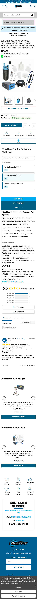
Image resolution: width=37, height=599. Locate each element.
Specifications (18, 203)
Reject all (18, 592)
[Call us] (6, 6)
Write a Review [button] (19, 307)
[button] (30, 365)
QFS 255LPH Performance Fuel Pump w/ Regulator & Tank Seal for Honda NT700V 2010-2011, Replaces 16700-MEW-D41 (18, 357)
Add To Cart (18, 466)
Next (35, 101)
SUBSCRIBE (19, 567)
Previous (2, 101)
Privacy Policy (21, 583)
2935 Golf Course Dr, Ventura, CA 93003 (18, 553)
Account (10, 575)
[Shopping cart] (34, 6)
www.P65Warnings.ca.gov (12, 281)
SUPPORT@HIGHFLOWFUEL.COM (21, 517)
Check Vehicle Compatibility (18, 108)
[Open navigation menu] (2, 6)
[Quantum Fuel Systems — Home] (14, 6)
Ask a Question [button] (19, 312)
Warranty (18, 207)
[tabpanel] (8, 101)
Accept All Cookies (18, 596)
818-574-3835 (20, 520)
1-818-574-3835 (19, 549)
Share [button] (6, 365)
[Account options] (30, 6)
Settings (18, 587)
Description (18, 199)
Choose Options (18, 417)
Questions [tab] (17, 318)
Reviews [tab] (5, 318)
